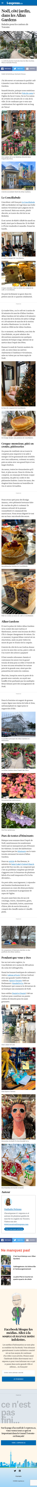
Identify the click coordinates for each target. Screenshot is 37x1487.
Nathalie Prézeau (13, 1209)
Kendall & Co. (17, 983)
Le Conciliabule (28, 202)
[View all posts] (14, 1229)
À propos (18, 1476)
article (11, 861)
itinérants (22, 851)
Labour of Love (14, 975)
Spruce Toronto (15, 980)
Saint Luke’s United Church (22, 864)
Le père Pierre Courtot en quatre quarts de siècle (23, 1278)
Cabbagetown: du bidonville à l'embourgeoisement (24, 1267)
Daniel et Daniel (19, 993)
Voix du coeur (27, 93)
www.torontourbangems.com (16, 1224)
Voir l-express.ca (18, 1443)
